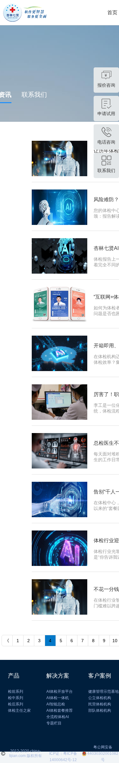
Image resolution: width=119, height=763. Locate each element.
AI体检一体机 (57, 698)
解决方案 (57, 676)
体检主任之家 (19, 710)
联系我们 (34, 94)
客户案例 (99, 676)
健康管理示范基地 (103, 691)
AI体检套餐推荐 (59, 710)
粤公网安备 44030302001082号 (102, 753)
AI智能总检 (55, 704)
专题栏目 (54, 723)
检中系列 (15, 698)
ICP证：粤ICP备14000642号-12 (63, 754)
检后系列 (15, 704)
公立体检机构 (99, 698)
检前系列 (15, 691)
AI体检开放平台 (59, 691)
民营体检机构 (99, 704)
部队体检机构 (99, 710)
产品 (13, 676)
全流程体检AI (57, 717)
